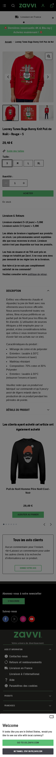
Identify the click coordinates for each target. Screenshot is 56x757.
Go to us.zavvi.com (28, 742)
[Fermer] (52, 716)
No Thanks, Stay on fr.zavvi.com (28, 751)
